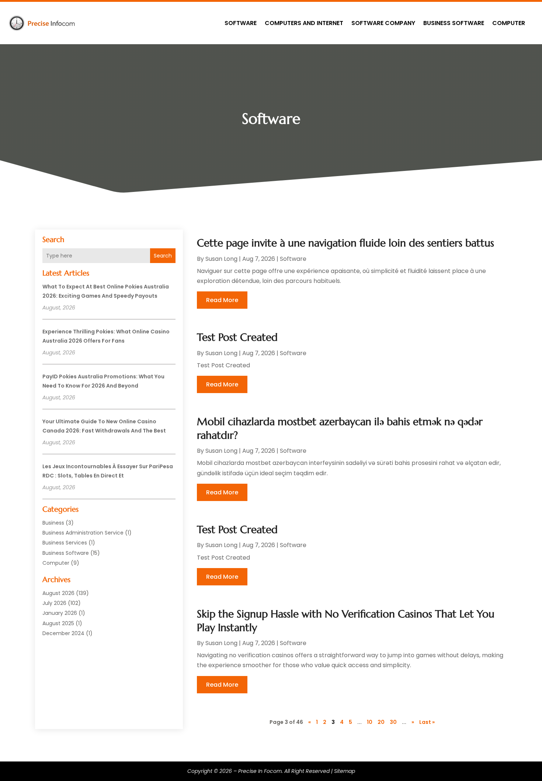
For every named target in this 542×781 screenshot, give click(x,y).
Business (53, 522)
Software (241, 23)
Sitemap (344, 771)
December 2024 (63, 633)
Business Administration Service (83, 532)
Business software (453, 23)
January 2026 (59, 613)
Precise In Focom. (260, 771)
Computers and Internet (304, 23)
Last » (427, 722)
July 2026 (54, 603)
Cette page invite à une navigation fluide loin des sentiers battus (345, 243)
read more (222, 300)
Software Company (383, 23)
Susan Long (221, 259)
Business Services (64, 542)
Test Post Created (237, 337)
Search (163, 255)
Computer (508, 23)
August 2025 (58, 623)
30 (393, 722)
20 (381, 722)
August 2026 (58, 593)
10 (369, 722)
